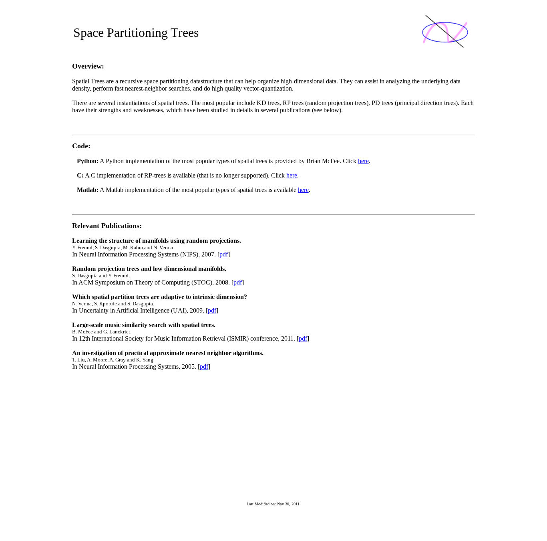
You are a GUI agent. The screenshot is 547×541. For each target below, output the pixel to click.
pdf (223, 254)
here (363, 160)
